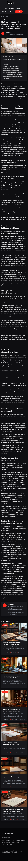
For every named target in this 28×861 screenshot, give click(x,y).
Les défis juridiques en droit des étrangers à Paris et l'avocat (12, 643)
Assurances (16, 6)
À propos (11, 11)
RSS (11, 844)
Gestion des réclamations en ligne (11, 70)
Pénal (22, 6)
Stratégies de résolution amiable (11, 68)
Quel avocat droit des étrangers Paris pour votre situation (12, 677)
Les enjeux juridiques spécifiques (11, 66)
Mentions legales (5, 844)
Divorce (18, 8)
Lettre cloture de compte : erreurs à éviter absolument (11, 743)
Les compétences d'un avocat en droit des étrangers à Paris (11, 710)
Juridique (4, 8)
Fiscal (9, 6)
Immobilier (12, 8)
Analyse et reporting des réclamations (12, 74)
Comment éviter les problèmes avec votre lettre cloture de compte (13, 810)
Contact (18, 11)
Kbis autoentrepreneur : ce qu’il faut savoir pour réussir (11, 777)
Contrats (4, 11)
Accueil (4, 6)
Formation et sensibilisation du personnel (13, 72)
